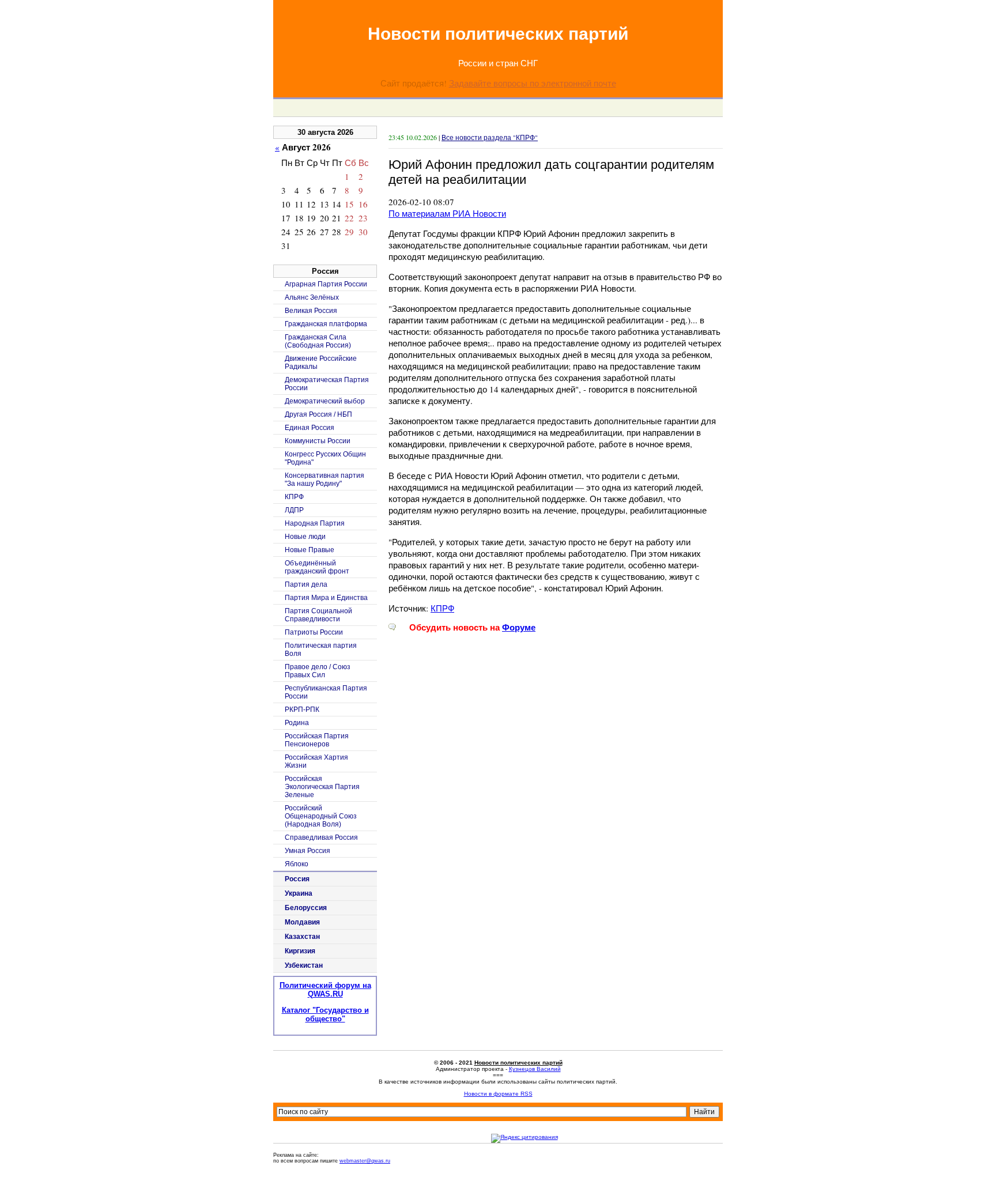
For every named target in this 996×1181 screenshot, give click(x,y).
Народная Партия (315, 523)
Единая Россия (309, 428)
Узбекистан (304, 965)
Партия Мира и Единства (326, 598)
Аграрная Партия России (326, 284)
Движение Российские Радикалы (321, 362)
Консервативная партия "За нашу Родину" (324, 479)
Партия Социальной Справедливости (318, 615)
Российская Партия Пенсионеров (317, 740)
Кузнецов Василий (535, 1069)
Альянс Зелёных (312, 297)
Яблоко (296, 864)
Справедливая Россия (321, 837)
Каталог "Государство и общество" (325, 1014)
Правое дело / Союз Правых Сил (317, 671)
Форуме (518, 627)
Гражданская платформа (326, 324)
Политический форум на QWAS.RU (325, 989)
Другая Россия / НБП (318, 414)
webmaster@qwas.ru (364, 1161)
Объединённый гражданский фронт (317, 567)
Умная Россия (307, 851)
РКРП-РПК (302, 709)
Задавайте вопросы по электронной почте (532, 83)
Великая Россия (311, 311)
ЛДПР (294, 510)
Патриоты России (314, 632)
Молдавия (302, 922)
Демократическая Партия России (327, 384)
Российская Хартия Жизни (316, 761)
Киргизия (300, 951)
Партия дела (306, 584)
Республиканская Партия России (326, 692)
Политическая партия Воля (321, 650)
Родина (297, 723)
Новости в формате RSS (498, 1094)
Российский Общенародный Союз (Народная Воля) (321, 816)
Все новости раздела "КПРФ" (490, 137)
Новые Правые (309, 550)
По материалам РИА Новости (447, 213)
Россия (297, 879)
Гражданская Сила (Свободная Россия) (318, 341)
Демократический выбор (325, 401)
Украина (298, 893)
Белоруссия (306, 908)
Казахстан (302, 937)
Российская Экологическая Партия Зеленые (322, 787)
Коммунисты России (317, 441)
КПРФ (442, 608)
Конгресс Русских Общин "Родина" (325, 458)
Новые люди (305, 537)
